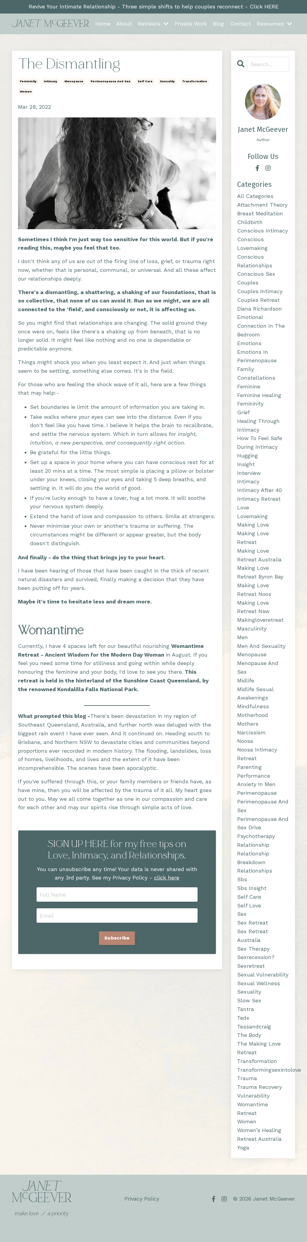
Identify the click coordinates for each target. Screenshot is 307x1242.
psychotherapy (256, 836)
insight (246, 464)
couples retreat (258, 300)
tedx (243, 1018)
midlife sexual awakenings (255, 693)
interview (249, 473)
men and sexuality (261, 646)
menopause (73, 81)
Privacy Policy (141, 1198)
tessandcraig (254, 1026)
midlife (245, 680)
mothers (247, 724)
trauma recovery (259, 1087)
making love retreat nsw (253, 607)
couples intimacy (259, 291)
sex (242, 914)
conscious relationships (254, 261)
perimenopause (257, 793)
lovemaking (252, 516)
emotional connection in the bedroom (261, 326)
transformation (194, 81)
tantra (245, 1009)
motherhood (252, 715)
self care (145, 81)
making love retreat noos (254, 589)
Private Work (190, 23)
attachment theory (262, 205)
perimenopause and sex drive (262, 823)
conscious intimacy (262, 230)
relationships (254, 870)
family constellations (256, 373)
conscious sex (256, 274)
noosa (245, 741)
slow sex (249, 1000)
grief (243, 412)
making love (253, 524)
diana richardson (259, 308)
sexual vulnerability (262, 974)
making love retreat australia (259, 555)
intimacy (50, 81)
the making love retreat (259, 1047)
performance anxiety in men (256, 780)
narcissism (251, 732)
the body (249, 1035)
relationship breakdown (253, 857)
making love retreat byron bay (260, 572)
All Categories (255, 196)
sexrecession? (256, 957)
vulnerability (253, 1095)
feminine (248, 386)
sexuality (167, 81)
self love (249, 905)
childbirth (250, 222)
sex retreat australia (252, 935)
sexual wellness (258, 983)
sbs (242, 879)
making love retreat (253, 537)
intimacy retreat (259, 499)
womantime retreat (252, 1108)
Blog (218, 23)
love (243, 507)
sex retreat (252, 922)
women (26, 91)
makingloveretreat (260, 620)
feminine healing (259, 395)
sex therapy (253, 949)
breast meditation (260, 213)
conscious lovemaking (252, 243)
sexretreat (251, 966)
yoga (243, 1147)
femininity (28, 81)
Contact (240, 23)
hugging (247, 455)
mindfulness (253, 706)
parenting (249, 767)
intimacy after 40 (259, 490)
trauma (247, 1078)
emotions (249, 343)
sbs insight (252, 888)
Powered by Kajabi (276, 1226)
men (242, 637)
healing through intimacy (258, 425)
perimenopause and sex (110, 81)
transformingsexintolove (263, 1070)
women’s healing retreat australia (259, 1134)
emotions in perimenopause (257, 356)
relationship (253, 845)
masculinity (252, 628)
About (124, 23)
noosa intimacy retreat (257, 753)
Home (102, 23)
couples (247, 282)
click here (166, 877)
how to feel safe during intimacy (259, 442)
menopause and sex (257, 667)
